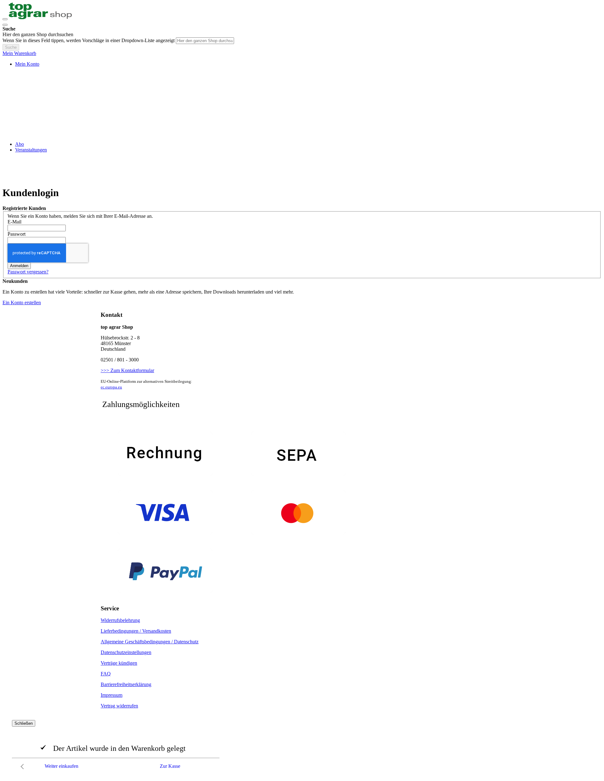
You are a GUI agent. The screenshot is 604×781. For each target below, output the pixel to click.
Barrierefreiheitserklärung (126, 684)
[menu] (302, 147)
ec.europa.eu (111, 387)
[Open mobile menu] (5, 19)
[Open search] (5, 25)
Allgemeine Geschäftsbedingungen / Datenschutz (150, 641)
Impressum (111, 695)
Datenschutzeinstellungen (126, 652)
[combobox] (205, 40)
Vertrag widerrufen (119, 705)
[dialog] (302, 746)
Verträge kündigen (119, 663)
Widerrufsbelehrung (120, 620)
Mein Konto (27, 64)
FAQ (106, 673)
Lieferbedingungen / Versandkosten (136, 631)
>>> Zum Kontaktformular (127, 370)
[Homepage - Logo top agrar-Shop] (40, 17)
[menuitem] (19, 144)
